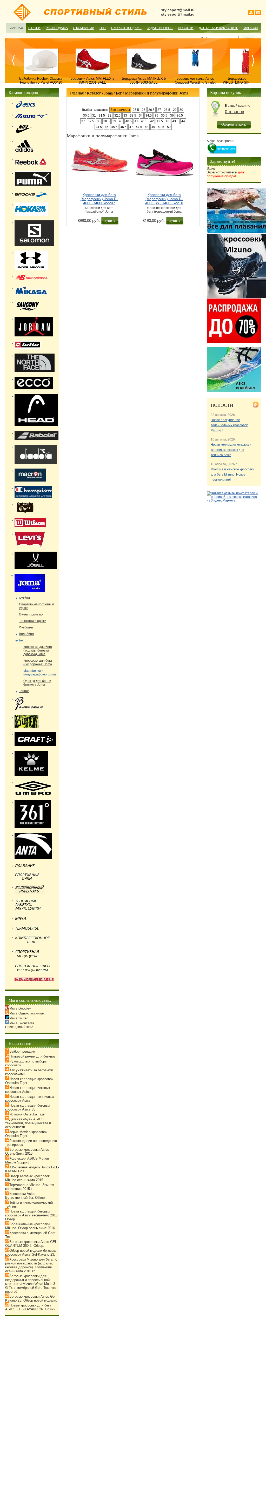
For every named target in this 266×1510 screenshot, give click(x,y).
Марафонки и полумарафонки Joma (156, 93)
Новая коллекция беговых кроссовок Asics (27, 1090)
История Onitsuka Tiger (27, 1114)
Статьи (34, 28)
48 (147, 127)
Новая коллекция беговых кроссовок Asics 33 (27, 1107)
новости (222, 405)
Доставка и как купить (218, 28)
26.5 (151, 110)
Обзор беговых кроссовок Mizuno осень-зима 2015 (27, 1178)
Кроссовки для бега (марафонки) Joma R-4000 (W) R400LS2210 (164, 199)
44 (183, 121)
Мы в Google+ (20, 1008)
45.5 (114, 127)
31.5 (102, 115)
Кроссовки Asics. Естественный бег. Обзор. (25, 1196)
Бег (119, 93)
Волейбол (26, 634)
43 (167, 121)
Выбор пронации (22, 1051)
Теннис (24, 691)
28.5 (167, 110)
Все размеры (120, 110)
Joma (108, 93)
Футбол (24, 598)
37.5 (91, 121)
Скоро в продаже (126, 28)
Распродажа (57, 28)
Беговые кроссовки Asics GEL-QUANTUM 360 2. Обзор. (31, 1244)
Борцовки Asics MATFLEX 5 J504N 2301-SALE (92, 80)
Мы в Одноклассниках (27, 1013)
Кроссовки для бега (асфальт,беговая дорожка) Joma (37, 650)
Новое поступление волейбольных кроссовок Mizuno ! (229, 425)
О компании (83, 28)
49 (153, 127)
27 (159, 110)
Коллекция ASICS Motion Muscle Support (27, 1160)
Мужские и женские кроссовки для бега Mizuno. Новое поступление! (232, 475)
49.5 (161, 127)
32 (109, 115)
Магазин (250, 28)
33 (125, 115)
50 (169, 127)
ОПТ (102, 28)
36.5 (180, 115)
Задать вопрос (160, 28)
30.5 (86, 115)
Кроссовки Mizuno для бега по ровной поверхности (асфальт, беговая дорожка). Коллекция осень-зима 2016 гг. (31, 1265)
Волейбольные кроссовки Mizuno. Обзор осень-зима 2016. (30, 1226)
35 (156, 115)
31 (94, 115)
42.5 (160, 121)
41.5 (144, 121)
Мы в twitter (18, 1018)
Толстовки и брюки (32, 621)
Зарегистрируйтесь (225, 174)
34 (141, 115)
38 (99, 121)
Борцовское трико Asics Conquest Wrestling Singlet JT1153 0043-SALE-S (195, 82)
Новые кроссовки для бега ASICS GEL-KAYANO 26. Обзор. (30, 1307)
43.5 (175, 121)
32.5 (117, 115)
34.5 (148, 115)
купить (109, 220)
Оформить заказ (234, 124)
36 (172, 115)
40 (121, 121)
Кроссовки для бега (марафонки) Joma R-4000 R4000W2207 (99, 199)
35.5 (164, 115)
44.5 (99, 127)
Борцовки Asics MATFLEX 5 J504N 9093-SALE (144, 80)
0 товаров (234, 112)
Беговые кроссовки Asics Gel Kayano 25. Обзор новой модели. (31, 1298)
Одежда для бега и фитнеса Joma (37, 682)
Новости (186, 28)
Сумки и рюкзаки (31, 614)
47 (131, 127)
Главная (16, 28)
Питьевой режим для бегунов (32, 1056)
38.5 (106, 121)
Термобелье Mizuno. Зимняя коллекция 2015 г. (29, 1187)
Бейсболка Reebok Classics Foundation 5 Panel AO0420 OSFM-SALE (41, 82)
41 (136, 121)
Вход (211, 168)
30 (181, 110)
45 (106, 127)
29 (175, 110)
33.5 (133, 115)
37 (83, 121)
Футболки (26, 627)
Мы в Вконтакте (21, 1023)
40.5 (128, 121)
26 (143, 110)
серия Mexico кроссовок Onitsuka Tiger (26, 1134)
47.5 (139, 127)
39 (114, 121)
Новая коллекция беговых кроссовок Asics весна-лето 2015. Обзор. (31, 1215)
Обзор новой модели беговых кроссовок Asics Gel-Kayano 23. (30, 1252)
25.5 (136, 110)
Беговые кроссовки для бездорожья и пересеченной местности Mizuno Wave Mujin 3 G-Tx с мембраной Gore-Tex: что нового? (30, 1284)
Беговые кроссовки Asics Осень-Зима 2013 (27, 1151)
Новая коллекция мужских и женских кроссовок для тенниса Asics (231, 450)
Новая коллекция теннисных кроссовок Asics (29, 1098)
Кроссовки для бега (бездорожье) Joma (37, 662)
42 (152, 121)
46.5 (123, 127)
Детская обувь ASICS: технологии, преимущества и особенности (28, 1123)
